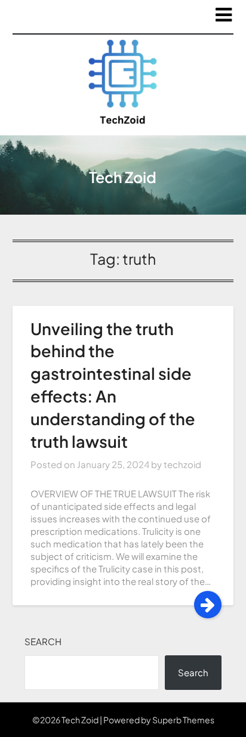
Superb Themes (183, 719)
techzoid (182, 464)
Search (42, 641)
